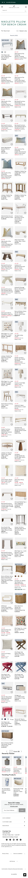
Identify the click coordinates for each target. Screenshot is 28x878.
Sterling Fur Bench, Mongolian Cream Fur (7, 313)
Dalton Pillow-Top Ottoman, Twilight (19, 676)
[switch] (17, 31)
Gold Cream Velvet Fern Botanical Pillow (20, 80)
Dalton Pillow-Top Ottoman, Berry (6, 676)
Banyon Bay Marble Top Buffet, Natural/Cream (20, 360)
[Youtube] (14, 839)
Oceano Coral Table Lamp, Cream (20, 383)
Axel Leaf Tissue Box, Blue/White (6, 769)
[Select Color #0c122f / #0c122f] (5, 719)
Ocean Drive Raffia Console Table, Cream (7, 607)
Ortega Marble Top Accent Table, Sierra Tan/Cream (20, 457)
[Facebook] (17, 839)
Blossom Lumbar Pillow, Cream (19, 552)
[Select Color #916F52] (18, 576)
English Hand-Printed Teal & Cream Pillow (20, 152)
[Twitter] (21, 839)
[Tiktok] (10, 839)
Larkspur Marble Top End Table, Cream (6, 195)
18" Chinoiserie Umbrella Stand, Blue (6, 790)
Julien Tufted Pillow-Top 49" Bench (6, 56)
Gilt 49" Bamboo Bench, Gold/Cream (20, 313)
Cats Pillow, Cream (6, 382)
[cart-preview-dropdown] (26, 7)
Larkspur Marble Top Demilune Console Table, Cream (6, 357)
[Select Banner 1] (3, 2)
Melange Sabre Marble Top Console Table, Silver (6, 432)
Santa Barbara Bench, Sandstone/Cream (20, 127)
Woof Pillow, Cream (6, 335)
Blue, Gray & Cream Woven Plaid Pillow (6, 176)
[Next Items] (21, 751)
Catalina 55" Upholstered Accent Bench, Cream (20, 266)
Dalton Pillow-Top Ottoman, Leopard (19, 654)
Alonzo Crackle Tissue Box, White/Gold (17, 770)
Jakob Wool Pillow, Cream (19, 480)
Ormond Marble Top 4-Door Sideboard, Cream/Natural (21, 503)
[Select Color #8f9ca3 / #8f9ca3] (2, 52)
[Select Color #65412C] (15, 576)
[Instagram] (7, 839)
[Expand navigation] (3, 7)
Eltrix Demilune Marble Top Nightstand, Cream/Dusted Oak (20, 608)
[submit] (25, 11)
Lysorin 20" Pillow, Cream (6, 654)
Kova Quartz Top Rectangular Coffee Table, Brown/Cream (6, 528)
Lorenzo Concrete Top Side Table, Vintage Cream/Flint (7, 555)
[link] (14, 818)
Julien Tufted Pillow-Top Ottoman (6, 724)
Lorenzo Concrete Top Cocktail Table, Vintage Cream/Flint (7, 506)
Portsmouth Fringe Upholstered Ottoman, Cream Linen (18, 791)
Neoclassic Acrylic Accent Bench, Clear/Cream (19, 219)
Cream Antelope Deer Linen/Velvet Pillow (7, 244)
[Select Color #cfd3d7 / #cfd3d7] (8, 719)
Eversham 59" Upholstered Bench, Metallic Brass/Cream (20, 429)
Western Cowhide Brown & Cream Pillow (20, 57)
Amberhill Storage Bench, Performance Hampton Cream (20, 289)
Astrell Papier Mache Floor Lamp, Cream (6, 480)
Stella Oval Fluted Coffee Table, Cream (20, 240)
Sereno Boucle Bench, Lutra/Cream (7, 127)
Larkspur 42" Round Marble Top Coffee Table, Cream (6, 454)
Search (5, 10)
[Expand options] (24, 817)
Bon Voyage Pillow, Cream (20, 630)
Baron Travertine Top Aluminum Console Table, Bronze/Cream (7, 579)
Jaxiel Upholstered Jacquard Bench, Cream (6, 149)
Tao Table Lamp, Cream (19, 335)
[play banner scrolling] (4, 2)
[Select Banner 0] (2, 2)
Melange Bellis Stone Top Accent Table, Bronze (20, 530)
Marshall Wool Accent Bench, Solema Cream (7, 216)
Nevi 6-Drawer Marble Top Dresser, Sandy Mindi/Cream (7, 744)
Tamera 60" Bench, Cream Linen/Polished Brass (20, 720)
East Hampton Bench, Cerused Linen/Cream (7, 291)
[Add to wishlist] (12, 49)
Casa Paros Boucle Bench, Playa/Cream (6, 267)
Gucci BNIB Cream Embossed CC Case (20, 697)
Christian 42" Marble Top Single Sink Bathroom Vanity (20, 582)
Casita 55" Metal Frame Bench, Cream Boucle (20, 406)
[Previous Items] (6, 751)
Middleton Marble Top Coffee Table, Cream (20, 171)
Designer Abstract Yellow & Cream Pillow (7, 80)
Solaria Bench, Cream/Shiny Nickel (20, 103)
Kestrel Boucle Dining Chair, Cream (7, 404)
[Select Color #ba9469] (21, 576)
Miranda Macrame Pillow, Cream (6, 630)
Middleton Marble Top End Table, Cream (20, 195)
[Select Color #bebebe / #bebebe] (5, 52)
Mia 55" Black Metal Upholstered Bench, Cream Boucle (6, 698)
